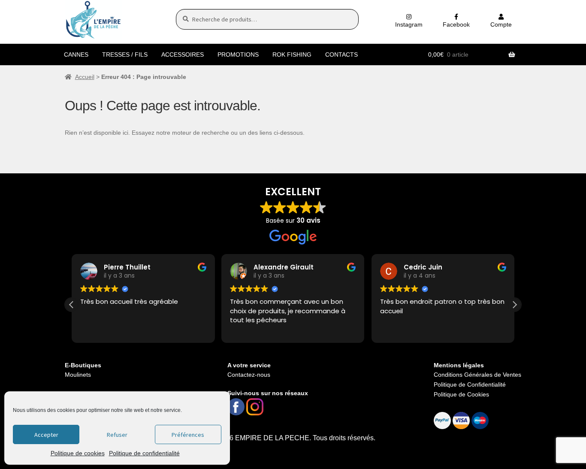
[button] (514, 304)
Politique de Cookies (461, 394)
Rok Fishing (291, 54)
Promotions (238, 54)
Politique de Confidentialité (470, 384)
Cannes (76, 54)
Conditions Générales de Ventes (477, 374)
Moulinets (78, 374)
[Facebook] (236, 406)
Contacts (341, 54)
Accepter (46, 435)
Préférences (188, 435)
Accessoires (182, 54)
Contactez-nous (248, 374)
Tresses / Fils (125, 54)
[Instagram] (254, 406)
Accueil (84, 76)
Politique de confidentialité (144, 453)
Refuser (117, 435)
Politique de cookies (78, 453)
